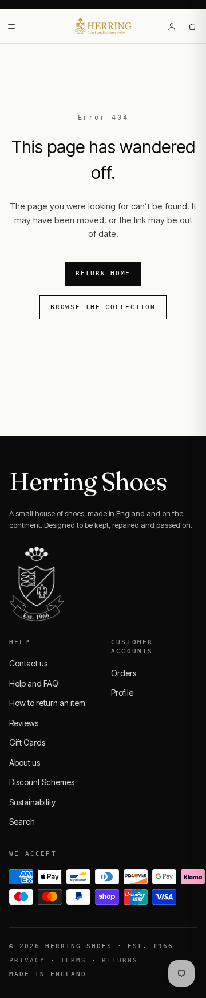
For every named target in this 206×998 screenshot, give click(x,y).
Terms (73, 960)
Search (22, 822)
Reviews (23, 723)
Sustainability (32, 802)
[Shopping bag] (192, 26)
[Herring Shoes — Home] (103, 26)
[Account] (172, 26)
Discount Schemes (41, 782)
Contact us (28, 663)
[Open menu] (11, 26)
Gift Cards (27, 742)
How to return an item (47, 703)
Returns (120, 960)
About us (24, 762)
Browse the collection (103, 307)
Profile (122, 692)
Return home (103, 273)
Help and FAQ (33, 683)
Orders (123, 673)
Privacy (27, 960)
